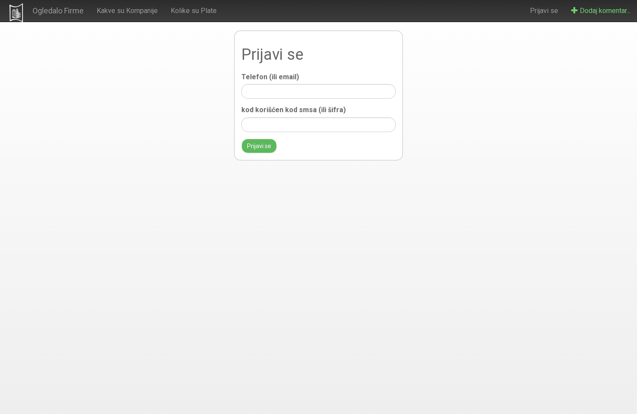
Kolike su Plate (194, 10)
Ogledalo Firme (58, 10)
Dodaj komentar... (604, 10)
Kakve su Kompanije (127, 10)
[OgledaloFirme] (16, 12)
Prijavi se (544, 10)
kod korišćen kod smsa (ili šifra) (293, 110)
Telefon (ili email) (270, 77)
